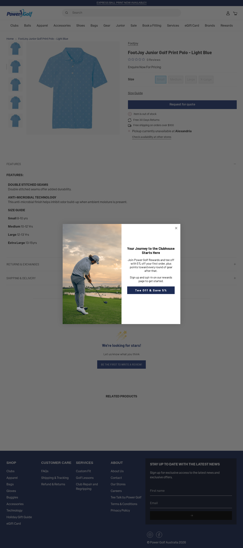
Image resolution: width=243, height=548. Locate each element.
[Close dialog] (176, 228)
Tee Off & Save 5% (151, 290)
